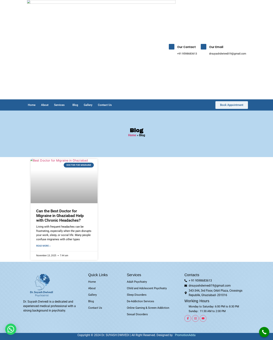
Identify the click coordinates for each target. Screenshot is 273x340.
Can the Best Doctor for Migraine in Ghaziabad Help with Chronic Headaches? (60, 216)
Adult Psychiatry (137, 281)
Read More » (43, 246)
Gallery (88, 105)
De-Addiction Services (140, 301)
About (44, 105)
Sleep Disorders (137, 294)
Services (59, 105)
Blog (75, 105)
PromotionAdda (185, 335)
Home (31, 105)
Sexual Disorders (137, 314)
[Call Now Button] (264, 332)
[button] (10, 329)
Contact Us (105, 105)
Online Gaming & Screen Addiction (148, 307)
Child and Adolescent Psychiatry (147, 288)
